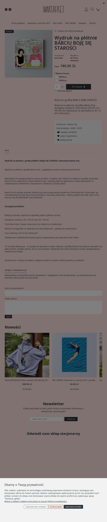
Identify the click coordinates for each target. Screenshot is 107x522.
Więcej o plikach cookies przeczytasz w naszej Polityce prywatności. (35, 501)
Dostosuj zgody (56, 507)
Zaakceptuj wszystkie (73, 507)
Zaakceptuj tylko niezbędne (36, 507)
